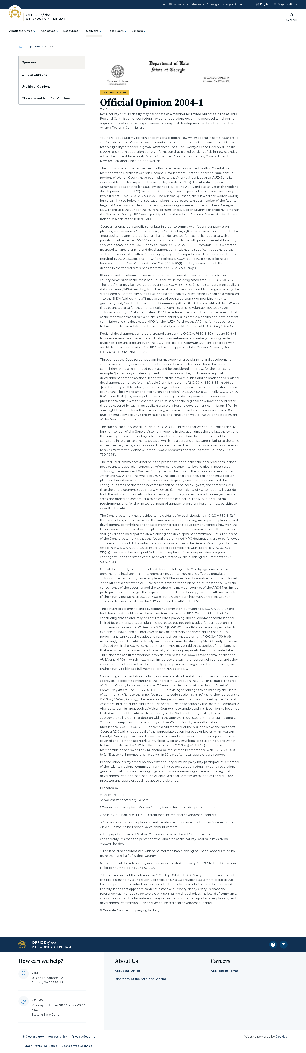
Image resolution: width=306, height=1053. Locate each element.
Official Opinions (34, 74)
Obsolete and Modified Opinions (46, 98)
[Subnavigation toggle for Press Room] (128, 31)
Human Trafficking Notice (40, 1046)
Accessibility (57, 1036)
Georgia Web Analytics (76, 1046)
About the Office (127, 970)
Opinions (34, 46)
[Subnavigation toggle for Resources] (82, 31)
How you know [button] (232, 4)
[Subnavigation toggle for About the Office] (36, 31)
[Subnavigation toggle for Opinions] (102, 31)
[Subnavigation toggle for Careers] (147, 31)
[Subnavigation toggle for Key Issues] (59, 31)
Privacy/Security (83, 1036)
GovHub (282, 1036)
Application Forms (225, 970)
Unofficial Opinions (36, 86)
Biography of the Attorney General (140, 979)
